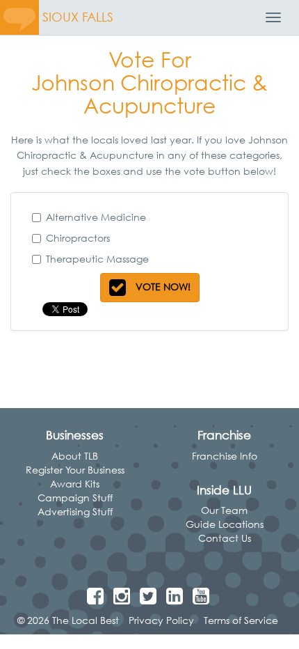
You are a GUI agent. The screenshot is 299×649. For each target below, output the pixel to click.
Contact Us (224, 538)
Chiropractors (78, 238)
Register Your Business (75, 470)
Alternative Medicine (96, 217)
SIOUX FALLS (77, 17)
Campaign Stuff (75, 497)
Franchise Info (224, 456)
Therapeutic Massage (97, 259)
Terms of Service (241, 620)
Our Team (224, 510)
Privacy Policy (161, 620)
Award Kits (74, 484)
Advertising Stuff (75, 511)
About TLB (74, 456)
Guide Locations (225, 524)
